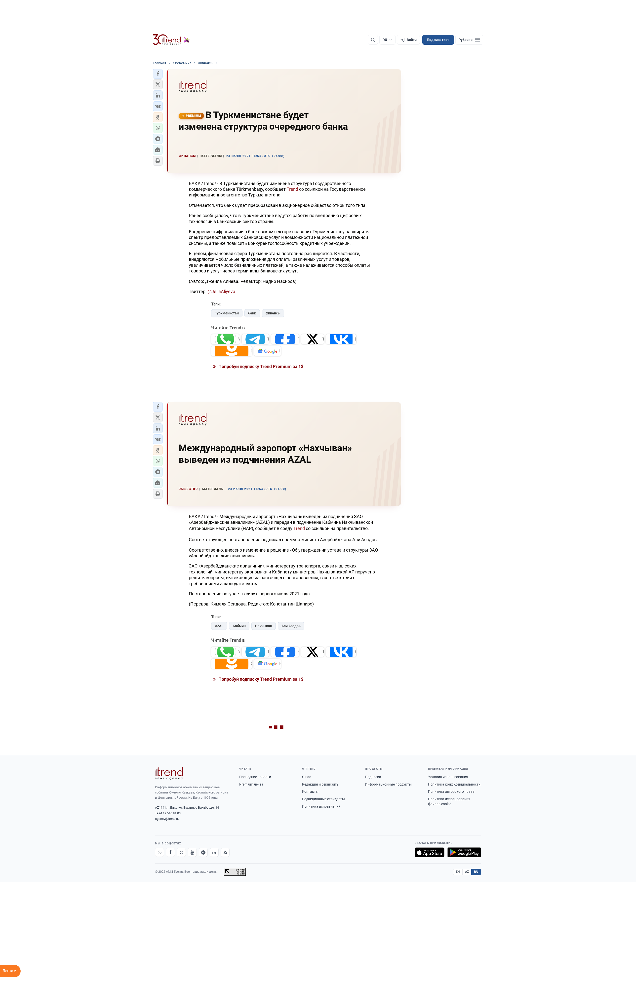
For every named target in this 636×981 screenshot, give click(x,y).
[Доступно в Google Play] (464, 852)
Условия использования (448, 777)
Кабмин (239, 626)
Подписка (373, 777)
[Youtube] (192, 852)
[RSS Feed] (225, 852)
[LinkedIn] (214, 852)
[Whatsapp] (159, 852)
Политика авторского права (451, 791)
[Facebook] (170, 852)
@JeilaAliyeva (221, 291)
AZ (467, 871)
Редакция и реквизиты (320, 784)
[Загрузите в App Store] (429, 852)
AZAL (219, 626)
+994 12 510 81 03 (168, 813)
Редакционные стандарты (323, 799)
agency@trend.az (167, 819)
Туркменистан (227, 313)
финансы (273, 313)
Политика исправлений (321, 806)
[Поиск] (373, 40)
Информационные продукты (388, 784)
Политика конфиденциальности (454, 784)
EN (458, 871)
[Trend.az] (171, 39)
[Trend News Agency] (169, 773)
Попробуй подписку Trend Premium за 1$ (260, 366)
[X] (181, 852)
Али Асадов (291, 626)
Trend (293, 189)
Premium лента (251, 784)
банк (252, 313)
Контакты (310, 791)
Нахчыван (263, 626)
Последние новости (255, 777)
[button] (157, 73)
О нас (306, 777)
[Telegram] (203, 852)
